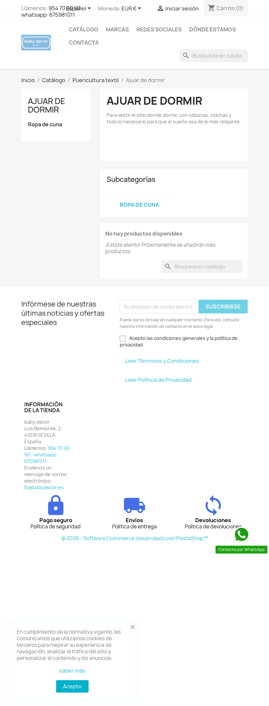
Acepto (72, 686)
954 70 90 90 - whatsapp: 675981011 (52, 11)
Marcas (117, 29)
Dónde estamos (212, 29)
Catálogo (83, 29)
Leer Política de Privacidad (158, 379)
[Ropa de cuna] (139, 196)
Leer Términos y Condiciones (162, 360)
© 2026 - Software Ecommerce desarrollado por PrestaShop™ (134, 538)
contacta (84, 42)
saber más (72, 670)
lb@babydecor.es (44, 487)
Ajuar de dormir (46, 105)
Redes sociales (159, 29)
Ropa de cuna (45, 124)
